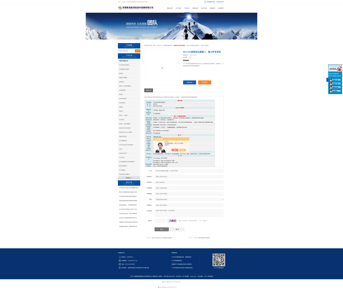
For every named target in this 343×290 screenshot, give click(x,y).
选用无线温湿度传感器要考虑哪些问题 (129, 200)
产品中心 (187, 8)
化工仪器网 (185, 276)
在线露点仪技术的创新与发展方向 (128, 222)
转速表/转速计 (123, 153)
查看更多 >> (129, 178)
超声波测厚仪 (123, 98)
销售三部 (335, 87)
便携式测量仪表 (123, 60)
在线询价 (189, 82)
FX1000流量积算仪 (177, 260)
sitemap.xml (193, 276)
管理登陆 (210, 276)
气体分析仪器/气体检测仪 (126, 145)
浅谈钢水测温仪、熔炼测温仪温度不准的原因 (129, 226)
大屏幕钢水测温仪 (124, 69)
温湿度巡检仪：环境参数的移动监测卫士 (129, 205)
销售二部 (335, 83)
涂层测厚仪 (122, 102)
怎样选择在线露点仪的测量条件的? (129, 187)
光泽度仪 (121, 119)
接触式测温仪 (123, 136)
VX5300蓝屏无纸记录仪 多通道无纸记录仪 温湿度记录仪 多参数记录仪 (183, 267)
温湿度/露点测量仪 (124, 174)
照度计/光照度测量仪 (125, 86)
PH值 (120, 149)
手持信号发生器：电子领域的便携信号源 (129, 213)
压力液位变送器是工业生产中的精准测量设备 (129, 209)
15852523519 (220, 2)
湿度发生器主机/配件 (125, 128)
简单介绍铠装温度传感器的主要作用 (129, 192)
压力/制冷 (122, 157)
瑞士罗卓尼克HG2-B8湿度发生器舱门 (162, 237)
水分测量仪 (122, 170)
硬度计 (121, 94)
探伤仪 (121, 73)
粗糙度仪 (121, 81)
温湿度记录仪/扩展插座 (125, 132)
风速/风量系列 (123, 166)
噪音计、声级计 (123, 115)
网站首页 (170, 8)
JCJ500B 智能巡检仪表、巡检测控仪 (181, 257)
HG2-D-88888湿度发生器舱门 (202, 237)
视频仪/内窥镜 (123, 77)
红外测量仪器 (123, 140)
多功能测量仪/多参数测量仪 (127, 161)
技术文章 (204, 8)
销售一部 (335, 80)
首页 (154, 45)
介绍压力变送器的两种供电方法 (128, 218)
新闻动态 (195, 8)
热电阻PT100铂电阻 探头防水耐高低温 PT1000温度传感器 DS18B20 (183, 264)
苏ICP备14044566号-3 (169, 276)
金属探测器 (122, 90)
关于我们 (178, 8)
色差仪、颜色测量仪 (125, 124)
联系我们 (221, 8)
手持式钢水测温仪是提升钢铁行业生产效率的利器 (129, 196)
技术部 (335, 91)
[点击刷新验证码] (172, 220)
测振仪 (121, 107)
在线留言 (212, 8)
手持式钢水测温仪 (124, 65)
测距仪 (121, 111)
